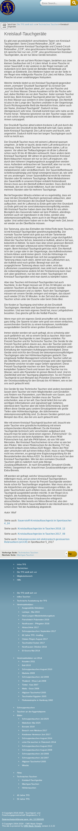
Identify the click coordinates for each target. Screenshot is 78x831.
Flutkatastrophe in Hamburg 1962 (37, 700)
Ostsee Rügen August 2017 (35, 639)
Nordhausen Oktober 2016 (34, 647)
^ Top (69, 554)
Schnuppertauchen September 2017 (39, 631)
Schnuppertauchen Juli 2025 (35, 719)
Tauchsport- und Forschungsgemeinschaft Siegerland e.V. (7, 7)
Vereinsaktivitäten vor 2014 (29, 658)
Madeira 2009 (28, 673)
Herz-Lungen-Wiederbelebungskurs (38, 616)
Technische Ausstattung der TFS (32, 601)
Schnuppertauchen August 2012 (37, 746)
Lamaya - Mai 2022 (31, 612)
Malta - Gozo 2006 (30, 689)
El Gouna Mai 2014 (31, 651)
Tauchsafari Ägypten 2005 (34, 696)
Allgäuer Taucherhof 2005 (34, 693)
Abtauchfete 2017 (30, 627)
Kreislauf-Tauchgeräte (32, 780)
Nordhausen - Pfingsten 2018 (35, 624)
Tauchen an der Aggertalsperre (31, 712)
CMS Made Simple (32, 826)
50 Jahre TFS (23, 799)
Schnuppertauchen (26, 708)
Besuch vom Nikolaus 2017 (34, 731)
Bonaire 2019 (28, 727)
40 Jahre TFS (23, 795)
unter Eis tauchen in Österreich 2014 (39, 742)
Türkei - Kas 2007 (30, 685)
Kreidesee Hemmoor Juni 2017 (36, 735)
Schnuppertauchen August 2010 (37, 669)
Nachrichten (22, 568)
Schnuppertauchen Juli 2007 (35, 758)
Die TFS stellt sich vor (27, 24)
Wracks (25, 765)
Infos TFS (21, 564)
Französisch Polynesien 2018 (35, 620)
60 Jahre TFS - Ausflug (32, 635)
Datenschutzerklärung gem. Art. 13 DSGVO (23, 819)
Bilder (19, 715)
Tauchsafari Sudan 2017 (33, 643)
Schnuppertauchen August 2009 (37, 750)
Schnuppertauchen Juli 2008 (35, 677)
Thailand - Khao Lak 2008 (34, 681)
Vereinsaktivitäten (25, 605)
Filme (19, 773)
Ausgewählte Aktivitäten (33, 608)
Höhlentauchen (29, 788)
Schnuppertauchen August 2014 (37, 738)
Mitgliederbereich (25, 576)
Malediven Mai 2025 (31, 723)
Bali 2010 (26, 665)
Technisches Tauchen (49, 24)
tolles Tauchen (23, 597)
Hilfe (19, 580)
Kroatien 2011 (28, 662)
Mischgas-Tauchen (25, 555)
